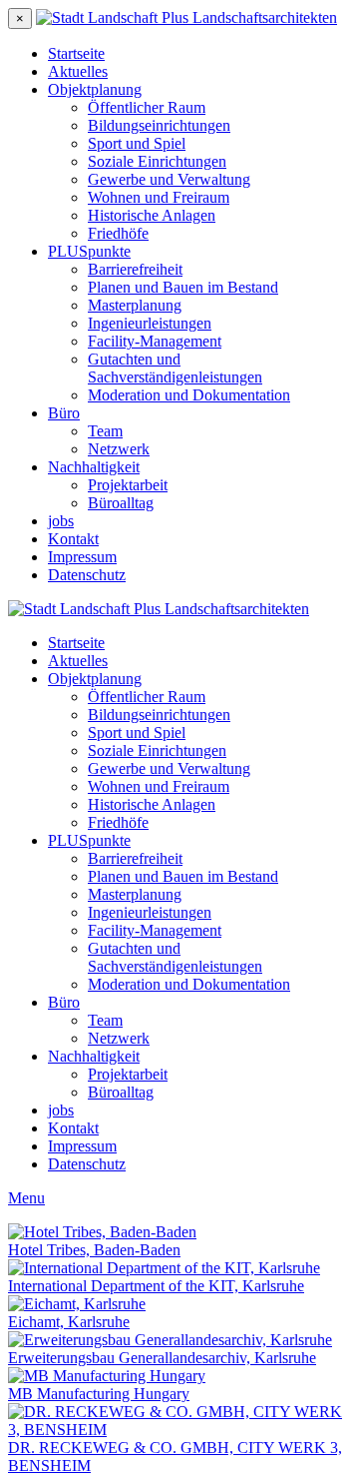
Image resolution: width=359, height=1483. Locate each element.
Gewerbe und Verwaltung (169, 179)
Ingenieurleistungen (149, 323)
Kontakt (73, 538)
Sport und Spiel (136, 143)
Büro (64, 412)
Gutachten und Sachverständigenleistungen (175, 368)
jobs (61, 520)
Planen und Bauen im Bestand (183, 287)
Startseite (76, 53)
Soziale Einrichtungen (157, 161)
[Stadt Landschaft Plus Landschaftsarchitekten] (186, 17)
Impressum (82, 556)
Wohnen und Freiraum (158, 197)
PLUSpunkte (89, 251)
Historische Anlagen (151, 215)
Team (105, 430)
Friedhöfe (118, 233)
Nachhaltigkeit (94, 466)
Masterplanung (134, 305)
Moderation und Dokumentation (189, 394)
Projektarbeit (128, 484)
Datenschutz (87, 574)
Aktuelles (78, 71)
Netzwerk (119, 448)
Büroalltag (121, 502)
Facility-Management (154, 341)
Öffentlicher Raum (146, 107)
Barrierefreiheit (135, 269)
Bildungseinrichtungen (159, 125)
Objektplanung (95, 89)
